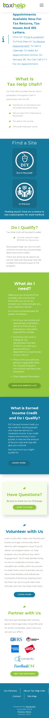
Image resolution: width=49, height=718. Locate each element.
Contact (17, 696)
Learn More (19, 463)
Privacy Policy (24, 712)
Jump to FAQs (24, 507)
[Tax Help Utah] (14, 6)
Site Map (32, 696)
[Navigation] (41, 5)
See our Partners (24, 674)
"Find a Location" (33, 37)
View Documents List (24, 385)
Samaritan (31, 707)
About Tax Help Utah (34, 691)
